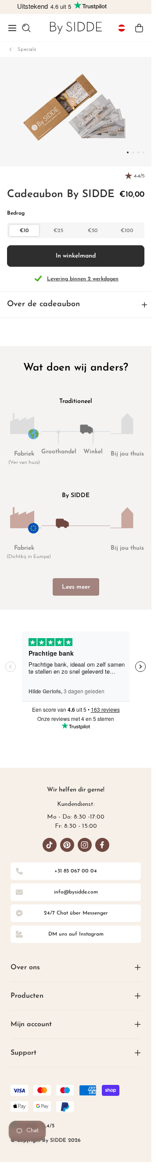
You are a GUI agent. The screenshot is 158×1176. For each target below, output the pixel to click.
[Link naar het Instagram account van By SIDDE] (85, 845)
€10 (24, 230)
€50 (93, 230)
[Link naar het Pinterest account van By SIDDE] (67, 845)
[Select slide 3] (143, 152)
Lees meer (76, 587)
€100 (127, 230)
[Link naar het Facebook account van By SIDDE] (102, 845)
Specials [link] (27, 49)
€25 (58, 230)
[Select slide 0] (128, 152)
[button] (12, 28)
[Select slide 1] (133, 152)
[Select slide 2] (138, 152)
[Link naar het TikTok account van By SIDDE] (50, 845)
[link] (76, 28)
